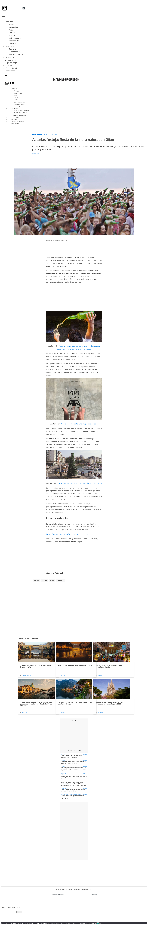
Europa (12, 35)
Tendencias (63, 766)
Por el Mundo (37, 134)
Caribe (12, 33)
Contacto (94, 894)
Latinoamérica (15, 38)
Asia (11, 30)
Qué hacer (10, 46)
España (98, 700)
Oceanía (12, 44)
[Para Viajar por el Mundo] (66, 79)
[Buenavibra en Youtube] (13, 83)
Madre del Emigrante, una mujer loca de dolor (79, 424)
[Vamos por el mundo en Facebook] (5, 83)
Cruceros (9, 65)
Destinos (9, 22)
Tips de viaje (11, 63)
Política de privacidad (57, 894)
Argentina (13, 27)
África (11, 24)
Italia (22, 700)
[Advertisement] (73, 161)
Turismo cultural (16, 54)
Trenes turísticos (13, 68)
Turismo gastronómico (14, 50)
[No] (100, 923)
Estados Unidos (15, 41)
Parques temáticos (77, 794)
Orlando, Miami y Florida (66, 794)
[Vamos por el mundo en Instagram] (8, 83)
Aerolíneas (10, 71)
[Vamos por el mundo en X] (10, 83)
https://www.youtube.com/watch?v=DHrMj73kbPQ (67, 534)
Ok (98, 923)
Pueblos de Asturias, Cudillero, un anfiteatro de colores (80, 483)
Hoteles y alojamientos (10, 58)
